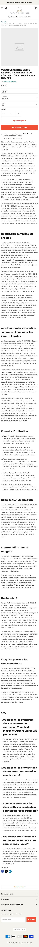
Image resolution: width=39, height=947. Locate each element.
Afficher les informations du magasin (13, 138)
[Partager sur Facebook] (2, 871)
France (18, 929)
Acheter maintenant (19, 127)
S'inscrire (31, 919)
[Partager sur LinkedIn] (10, 871)
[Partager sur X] (6, 871)
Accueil (3, 22)
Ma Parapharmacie (10, 82)
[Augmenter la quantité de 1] (18, 113)
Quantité (3, 109)
